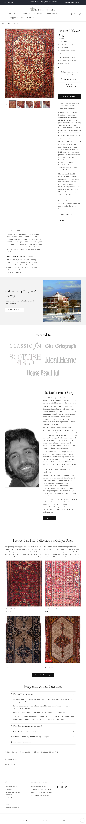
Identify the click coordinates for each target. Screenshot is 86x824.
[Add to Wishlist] (41, 563)
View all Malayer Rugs (43, 675)
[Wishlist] (76, 14)
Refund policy (33, 820)
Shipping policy (63, 820)
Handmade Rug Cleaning (39, 786)
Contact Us (8, 789)
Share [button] (62, 220)
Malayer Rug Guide (14, 310)
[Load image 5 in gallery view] (46, 104)
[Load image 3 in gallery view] (29, 104)
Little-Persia (13, 820)
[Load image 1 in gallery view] (12, 104)
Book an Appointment (12, 801)
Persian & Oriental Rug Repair (41, 789)
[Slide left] (6, 104)
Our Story (49, 518)
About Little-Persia (11, 786)
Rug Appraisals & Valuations (40, 795)
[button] (26, 14)
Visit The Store (10, 798)
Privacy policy (43, 820)
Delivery (7, 804)
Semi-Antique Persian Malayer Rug (52, 665)
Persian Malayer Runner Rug (13, 608)
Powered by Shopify (23, 820)
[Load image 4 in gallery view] (38, 104)
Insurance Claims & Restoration (41, 792)
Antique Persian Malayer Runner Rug (13, 665)
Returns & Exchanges (12, 807)
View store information (68, 108)
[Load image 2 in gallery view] (21, 104)
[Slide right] (53, 104)
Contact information (74, 820)
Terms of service (53, 820)
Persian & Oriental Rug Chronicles (12, 793)
